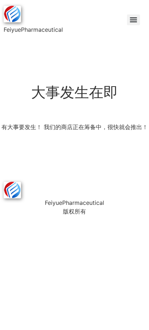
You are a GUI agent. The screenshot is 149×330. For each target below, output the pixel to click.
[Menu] (133, 19)
